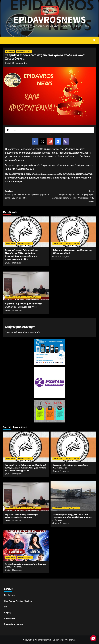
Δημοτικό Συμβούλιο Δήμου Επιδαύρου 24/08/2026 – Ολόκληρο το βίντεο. (23, 305)
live (5, 607)
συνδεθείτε (35, 332)
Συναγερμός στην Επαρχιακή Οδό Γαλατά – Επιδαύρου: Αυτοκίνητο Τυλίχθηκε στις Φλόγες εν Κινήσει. (72, 517)
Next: (73, 196)
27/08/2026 (18, 263)
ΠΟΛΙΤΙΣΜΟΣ (10, 243)
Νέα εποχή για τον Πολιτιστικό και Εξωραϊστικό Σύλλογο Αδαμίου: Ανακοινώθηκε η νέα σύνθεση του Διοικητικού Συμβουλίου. (21, 255)
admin (9, 63)
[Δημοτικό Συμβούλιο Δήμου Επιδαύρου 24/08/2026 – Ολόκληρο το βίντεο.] (26, 285)
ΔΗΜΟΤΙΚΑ (10, 297)
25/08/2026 (65, 523)
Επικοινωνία (9, 618)
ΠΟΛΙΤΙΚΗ (20, 297)
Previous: (27, 194)
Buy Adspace (9, 595)
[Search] (94, 40)
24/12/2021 (19, 63)
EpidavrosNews (49, 20)
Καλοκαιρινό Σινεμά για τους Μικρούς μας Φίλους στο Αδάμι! (72, 252)
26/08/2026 (18, 310)
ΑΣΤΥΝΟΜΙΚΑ (58, 508)
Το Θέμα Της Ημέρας (24, 51)
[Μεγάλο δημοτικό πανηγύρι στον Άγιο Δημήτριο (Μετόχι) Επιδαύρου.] (26, 545)
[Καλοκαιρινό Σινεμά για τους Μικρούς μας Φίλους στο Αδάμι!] (73, 231)
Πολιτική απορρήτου (13, 624)
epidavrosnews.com (47, 173)
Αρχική (7, 612)
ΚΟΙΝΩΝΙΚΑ (10, 51)
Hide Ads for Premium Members (18, 601)
